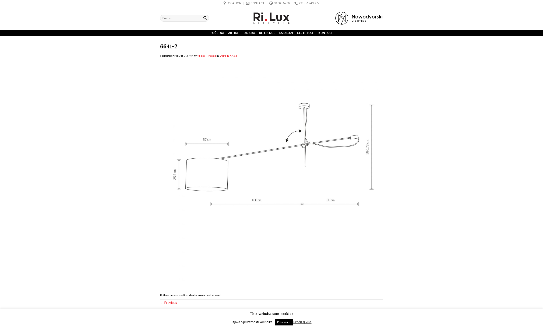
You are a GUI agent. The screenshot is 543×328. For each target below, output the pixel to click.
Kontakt (325, 33)
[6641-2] (271, 175)
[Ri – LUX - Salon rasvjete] (271, 18)
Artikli (233, 33)
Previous (168, 302)
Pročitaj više (302, 322)
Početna (217, 33)
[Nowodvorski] (359, 18)
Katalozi (286, 33)
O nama (249, 33)
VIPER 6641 (228, 56)
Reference (267, 33)
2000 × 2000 (206, 56)
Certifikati (305, 33)
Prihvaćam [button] (283, 322)
